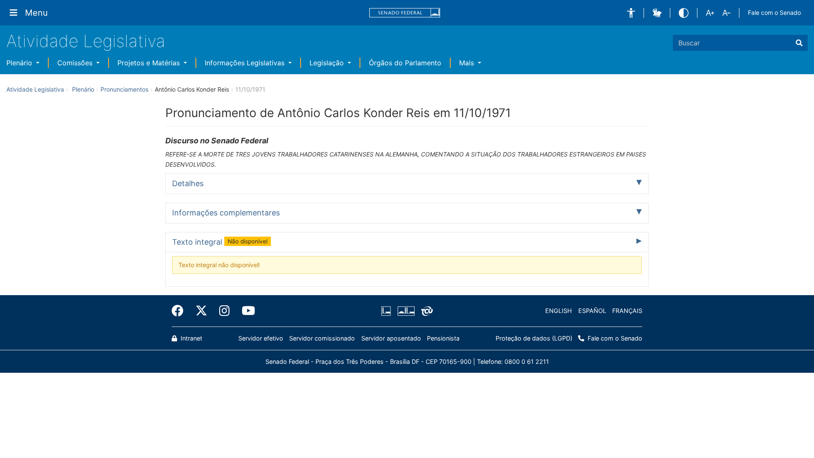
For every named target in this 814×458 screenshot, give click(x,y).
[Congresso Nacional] (406, 311)
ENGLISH (558, 310)
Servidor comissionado (322, 338)
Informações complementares (226, 212)
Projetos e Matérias (149, 63)
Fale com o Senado (774, 12)
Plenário (20, 63)
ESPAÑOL (592, 310)
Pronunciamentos (124, 89)
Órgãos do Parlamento (405, 63)
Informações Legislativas (246, 63)
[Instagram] (224, 311)
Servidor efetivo (260, 338)
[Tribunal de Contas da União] (425, 311)
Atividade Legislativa (85, 41)
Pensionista (443, 338)
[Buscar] (799, 42)
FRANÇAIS (627, 310)
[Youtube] (245, 311)
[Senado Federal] (404, 13)
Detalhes (188, 183)
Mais (467, 63)
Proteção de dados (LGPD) (534, 338)
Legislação (327, 63)
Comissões (76, 63)
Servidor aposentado (391, 338)
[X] (201, 311)
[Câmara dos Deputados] (387, 311)
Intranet (190, 338)
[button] (631, 13)
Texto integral (220, 241)
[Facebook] (181, 311)
